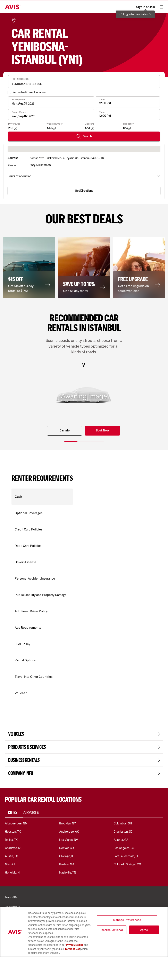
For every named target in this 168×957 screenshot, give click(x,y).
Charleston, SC (123, 831)
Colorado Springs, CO (127, 864)
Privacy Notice (75, 944)
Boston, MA (66, 864)
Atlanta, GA (121, 840)
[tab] (14, 812)
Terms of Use (72, 948)
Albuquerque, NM (16, 823)
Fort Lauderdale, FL (126, 856)
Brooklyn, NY (67, 823)
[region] (84, 932)
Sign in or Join (145, 7)
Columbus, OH (123, 823)
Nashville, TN (67, 872)
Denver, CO (66, 848)
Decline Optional (112, 929)
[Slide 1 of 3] (70, 441)
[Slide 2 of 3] (84, 441)
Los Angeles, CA (124, 848)
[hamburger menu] (161, 7)
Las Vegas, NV (68, 840)
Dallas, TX (11, 840)
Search (87, 136)
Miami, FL (11, 864)
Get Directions (84, 191)
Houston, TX (13, 831)
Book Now (102, 430)
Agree (144, 929)
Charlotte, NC (13, 848)
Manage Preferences (127, 919)
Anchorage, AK (69, 831)
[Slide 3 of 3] (97, 441)
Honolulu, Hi (12, 872)
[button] (29, 267)
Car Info (65, 430)
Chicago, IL (66, 856)
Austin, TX (11, 856)
